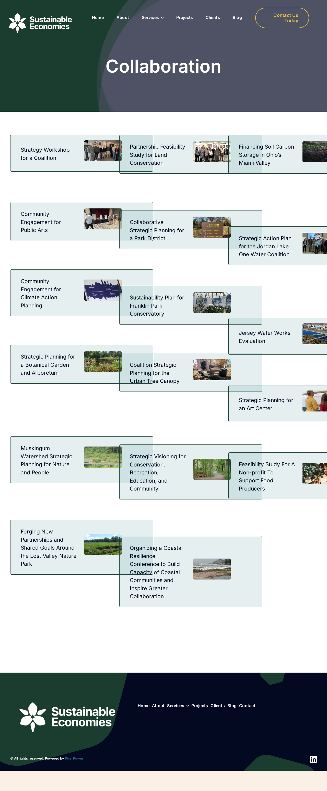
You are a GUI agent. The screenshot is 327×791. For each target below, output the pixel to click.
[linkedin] (313, 759)
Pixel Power (74, 758)
